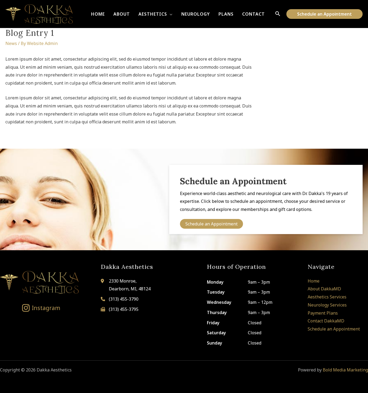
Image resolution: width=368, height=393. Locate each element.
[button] (170, 14)
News (11, 43)
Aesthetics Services (327, 297)
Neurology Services (327, 305)
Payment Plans (323, 313)
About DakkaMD (324, 289)
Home (314, 281)
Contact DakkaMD (326, 321)
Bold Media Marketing (345, 370)
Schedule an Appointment (334, 329)
